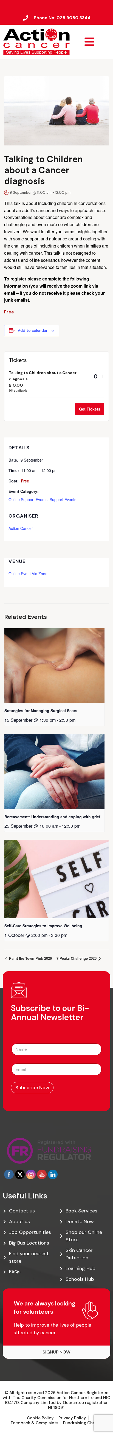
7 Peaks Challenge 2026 (77, 958)
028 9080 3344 (73, 18)
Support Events (63, 499)
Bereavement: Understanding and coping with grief (52, 816)
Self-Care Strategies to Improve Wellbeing (43, 925)
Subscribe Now (32, 1088)
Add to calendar (32, 330)
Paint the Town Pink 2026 (30, 958)
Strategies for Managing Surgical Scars (40, 710)
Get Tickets (89, 409)
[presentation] (54, 665)
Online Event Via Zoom (29, 573)
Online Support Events (28, 499)
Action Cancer (21, 528)
